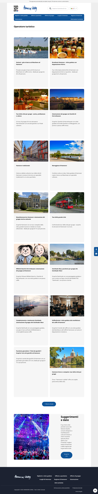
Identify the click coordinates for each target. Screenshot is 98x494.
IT (73, 8)
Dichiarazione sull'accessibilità (62, 488)
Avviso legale (79, 491)
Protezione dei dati (77, 488)
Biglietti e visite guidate (44, 476)
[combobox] (58, 8)
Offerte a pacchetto (61, 476)
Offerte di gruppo (75, 476)
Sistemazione (74, 479)
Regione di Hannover (60, 479)
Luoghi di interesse (45, 479)
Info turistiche (59, 483)
